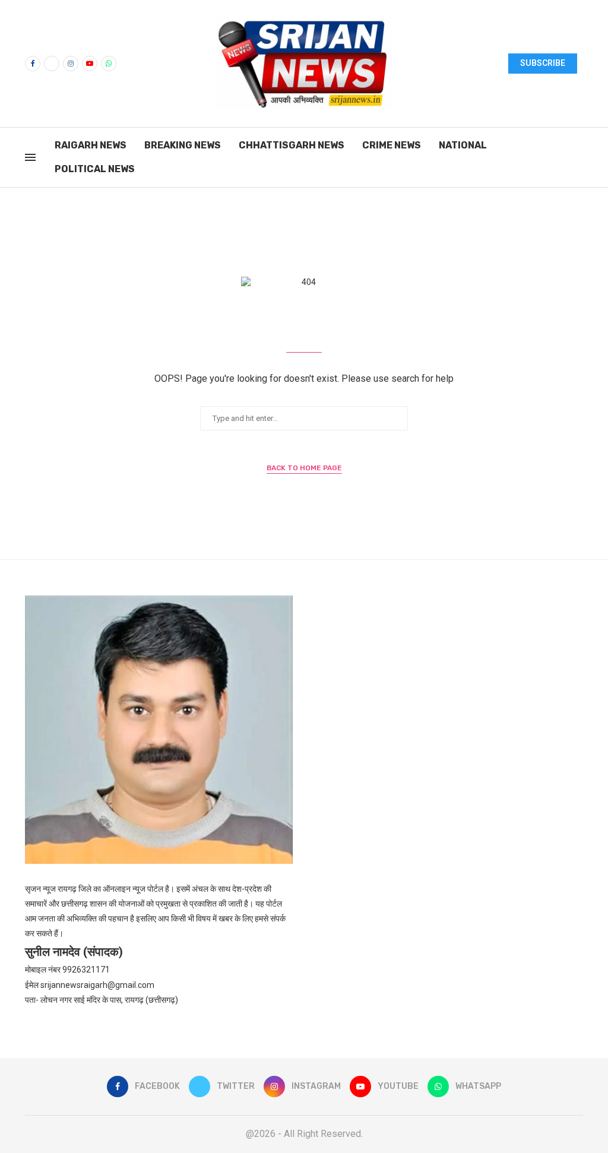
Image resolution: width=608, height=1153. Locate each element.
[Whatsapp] (108, 63)
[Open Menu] (30, 157)
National (463, 145)
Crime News (391, 145)
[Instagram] (70, 63)
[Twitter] (51, 63)
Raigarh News (90, 145)
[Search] (577, 158)
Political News (95, 169)
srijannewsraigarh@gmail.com (97, 985)
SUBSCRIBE (542, 63)
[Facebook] (32, 63)
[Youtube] (89, 63)
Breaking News (182, 145)
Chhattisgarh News (291, 145)
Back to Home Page (304, 468)
